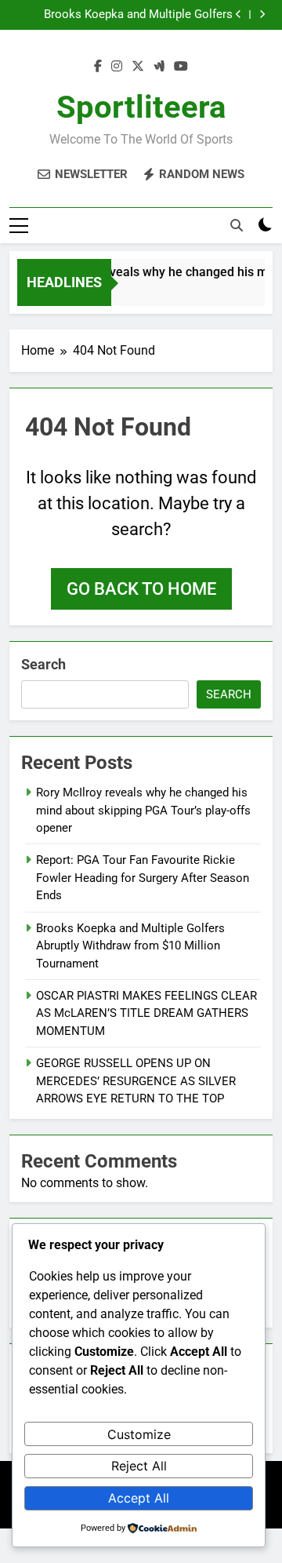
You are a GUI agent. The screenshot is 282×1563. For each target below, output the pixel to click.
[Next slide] (262, 14)
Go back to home (141, 589)
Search (43, 664)
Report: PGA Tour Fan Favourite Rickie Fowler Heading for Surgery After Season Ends (142, 877)
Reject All (139, 1466)
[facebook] (98, 66)
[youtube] (181, 66)
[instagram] (117, 66)
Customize (139, 1434)
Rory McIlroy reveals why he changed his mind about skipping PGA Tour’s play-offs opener (143, 810)
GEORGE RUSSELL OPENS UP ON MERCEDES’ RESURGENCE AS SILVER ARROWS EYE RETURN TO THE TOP (136, 1081)
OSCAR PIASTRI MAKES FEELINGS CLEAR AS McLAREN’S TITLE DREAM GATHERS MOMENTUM (146, 1013)
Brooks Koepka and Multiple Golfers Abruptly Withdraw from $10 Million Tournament (138, 15)
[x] (138, 66)
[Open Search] (236, 225)
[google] (159, 66)
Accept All (138, 1498)
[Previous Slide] (238, 14)
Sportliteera (141, 107)
